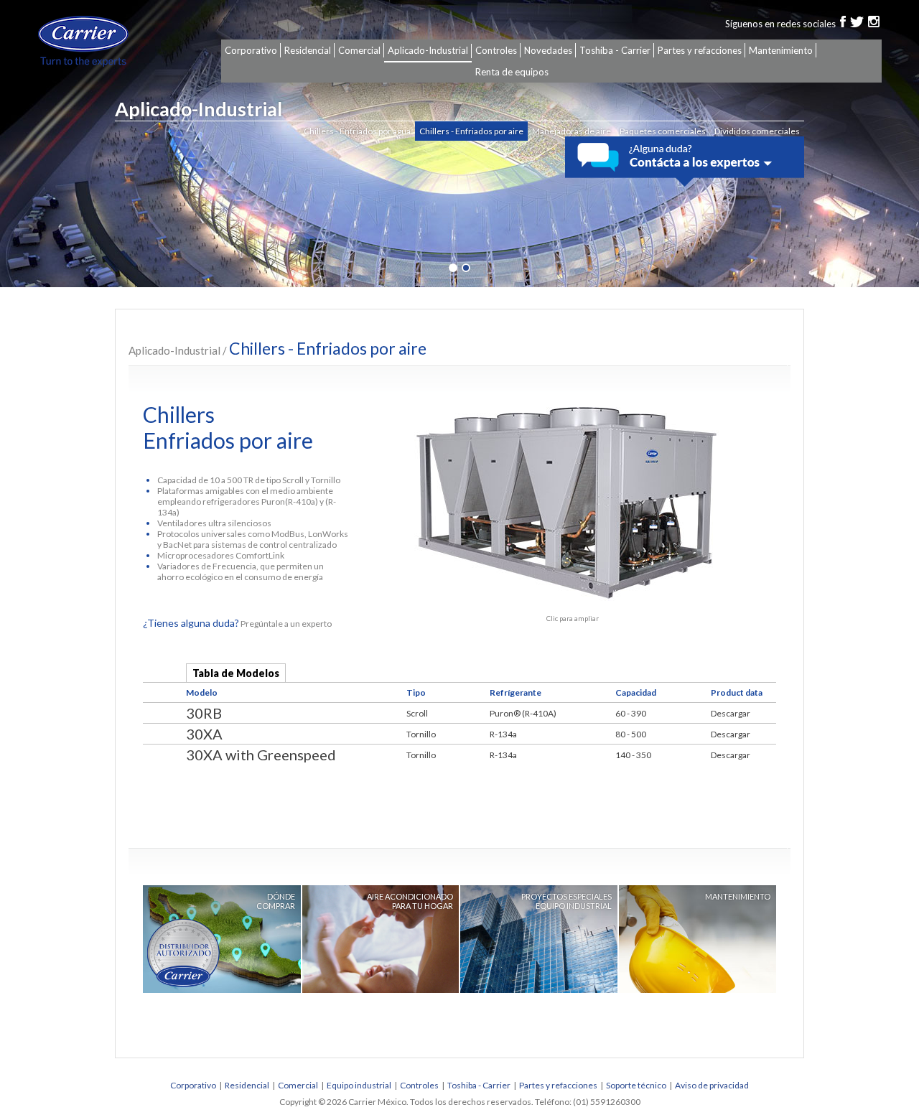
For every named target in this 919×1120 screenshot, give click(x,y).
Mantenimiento (781, 50)
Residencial (307, 50)
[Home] (103, 41)
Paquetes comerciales (663, 131)
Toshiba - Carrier (614, 50)
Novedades (548, 50)
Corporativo (251, 50)
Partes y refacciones (700, 50)
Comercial (359, 50)
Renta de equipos (512, 72)
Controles (496, 50)
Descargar (730, 713)
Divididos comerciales (757, 131)
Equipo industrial (359, 1085)
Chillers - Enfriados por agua (357, 131)
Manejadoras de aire (571, 131)
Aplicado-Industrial (428, 50)
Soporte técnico (636, 1085)
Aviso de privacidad (712, 1085)
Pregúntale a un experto (237, 623)
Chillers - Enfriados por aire (471, 131)
